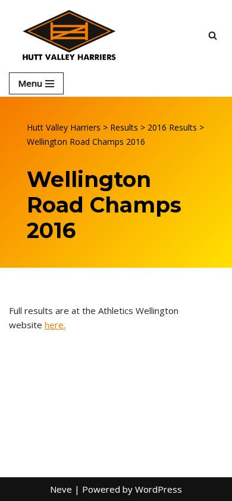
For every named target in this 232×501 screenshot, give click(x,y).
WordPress (158, 489)
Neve (61, 489)
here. (55, 325)
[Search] (212, 35)
